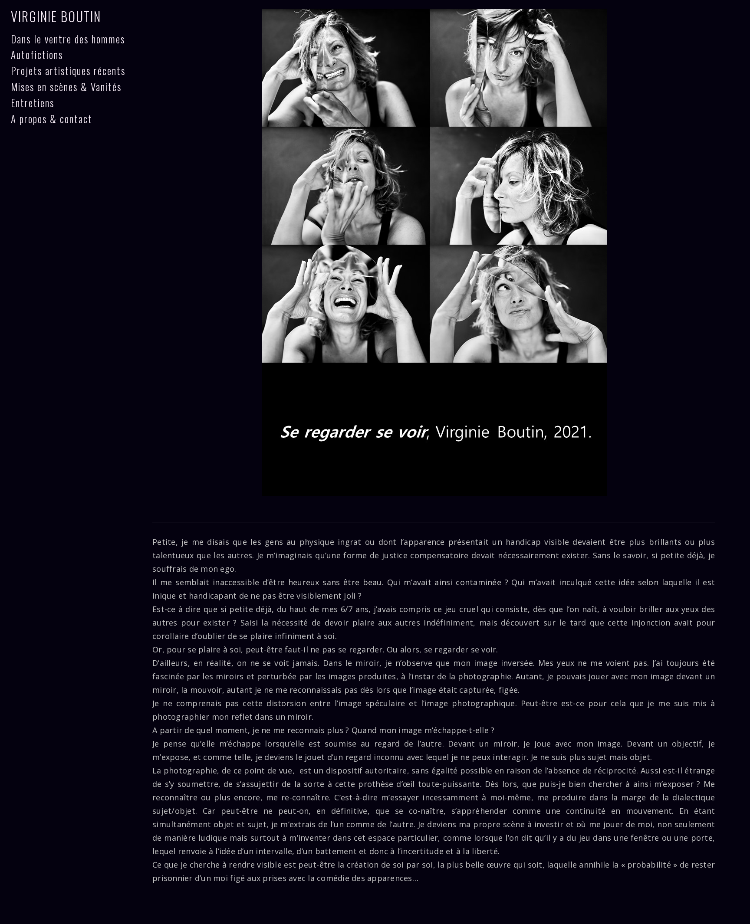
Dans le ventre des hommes (68, 39)
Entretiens (32, 102)
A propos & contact (51, 118)
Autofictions (37, 54)
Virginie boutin (56, 16)
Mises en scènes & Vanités (66, 86)
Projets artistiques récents (68, 70)
